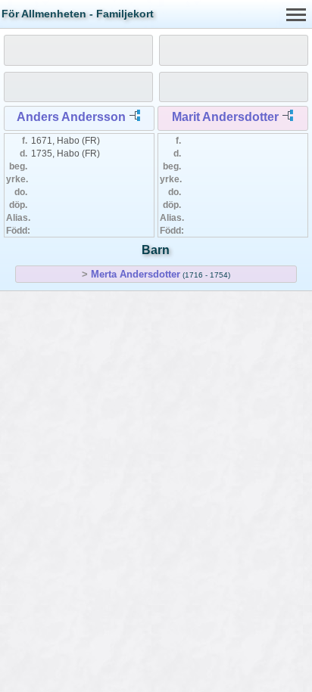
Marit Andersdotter (225, 116)
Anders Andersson (71, 116)
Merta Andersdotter (135, 274)
